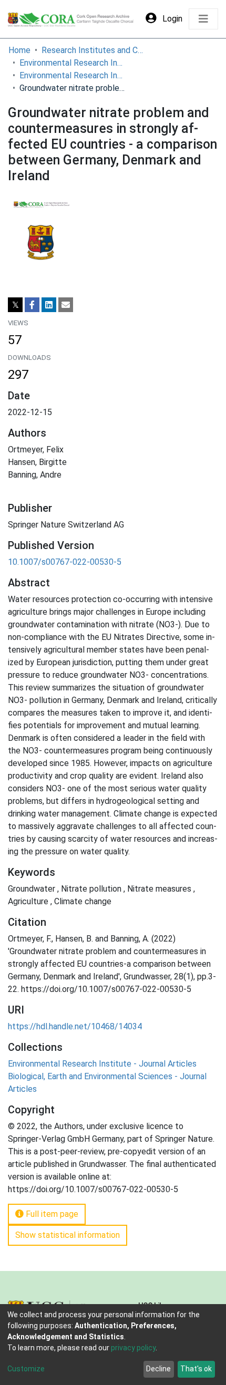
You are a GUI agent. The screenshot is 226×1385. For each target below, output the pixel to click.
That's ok (196, 1369)
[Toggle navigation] (203, 18)
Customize (26, 1369)
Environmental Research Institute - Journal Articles (72, 75)
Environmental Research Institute (72, 63)
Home (19, 50)
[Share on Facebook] (32, 304)
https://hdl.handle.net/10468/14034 (75, 1026)
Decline (158, 1369)
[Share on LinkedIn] (49, 304)
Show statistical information (67, 1235)
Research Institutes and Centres (94, 50)
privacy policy (133, 1347)
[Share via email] (65, 304)
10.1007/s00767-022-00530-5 (64, 562)
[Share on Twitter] (15, 304)
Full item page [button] (51, 1214)
